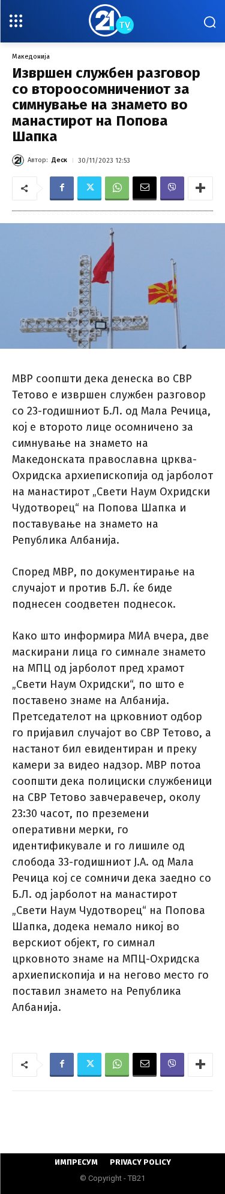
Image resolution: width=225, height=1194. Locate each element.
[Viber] (172, 188)
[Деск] (20, 160)
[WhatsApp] (117, 188)
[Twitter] (89, 188)
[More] (200, 188)
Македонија (31, 56)
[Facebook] (62, 188)
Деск (59, 160)
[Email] (145, 188)
